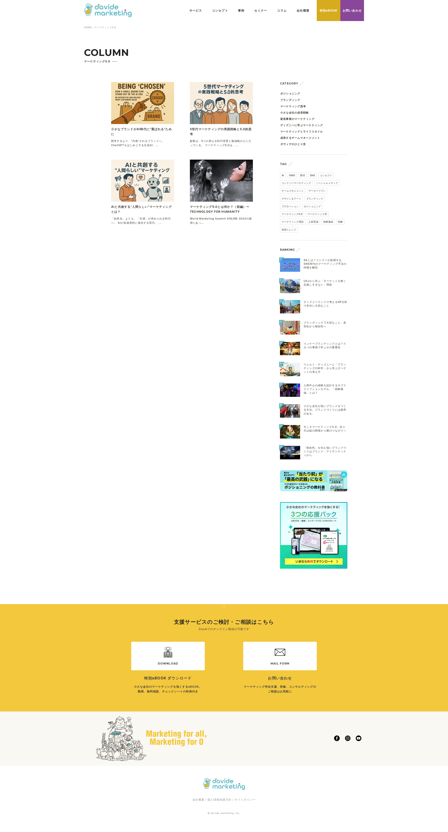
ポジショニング (312, 206)
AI (283, 175)
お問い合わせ (352, 10)
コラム (282, 10)
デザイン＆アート (291, 198)
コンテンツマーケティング (296, 183)
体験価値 (328, 221)
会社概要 (303, 10)
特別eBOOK (329, 10)
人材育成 (313, 221)
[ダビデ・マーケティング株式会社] (108, 14)
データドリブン (317, 190)
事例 (241, 10)
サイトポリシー (245, 799)
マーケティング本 (317, 214)
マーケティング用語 (293, 221)
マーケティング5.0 (292, 214)
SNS (312, 175)
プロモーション (290, 206)
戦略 (340, 221)
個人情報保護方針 (219, 799)
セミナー (260, 10)
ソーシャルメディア (327, 183)
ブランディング (314, 198)
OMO (292, 175)
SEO (302, 175)
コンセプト (220, 10)
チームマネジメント (293, 190)
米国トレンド (289, 229)
